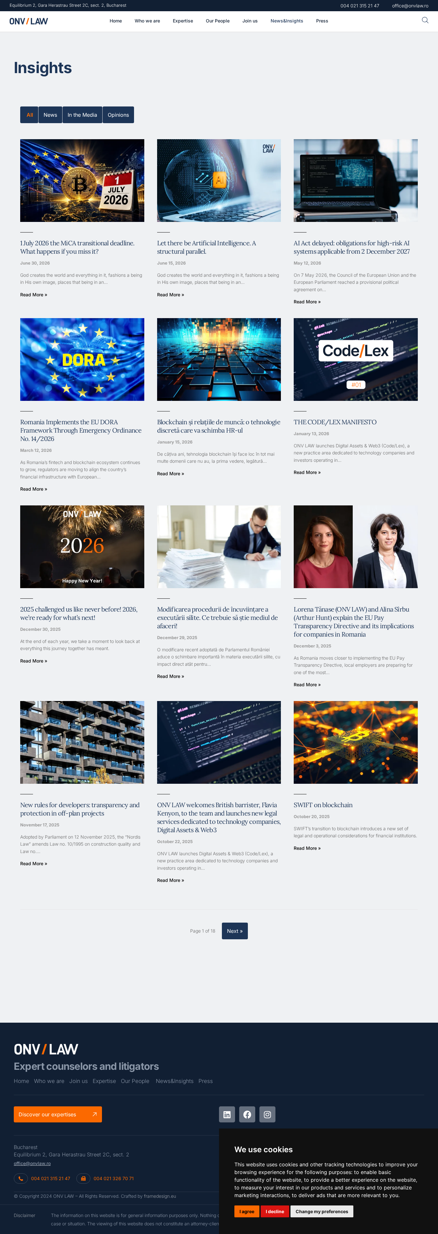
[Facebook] (247, 1114)
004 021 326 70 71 (114, 1178)
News (50, 115)
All (30, 115)
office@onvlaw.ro (32, 1163)
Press (205, 1081)
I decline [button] (275, 1211)
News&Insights (175, 1081)
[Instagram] (267, 1114)
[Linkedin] (227, 1114)
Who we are (49, 1081)
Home (21, 1081)
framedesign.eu (160, 1196)
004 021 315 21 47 (50, 1178)
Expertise (104, 1081)
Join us (78, 1081)
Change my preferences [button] (322, 1211)
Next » (235, 931)
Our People (135, 1081)
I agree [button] (247, 1211)
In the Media (82, 115)
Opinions (118, 115)
